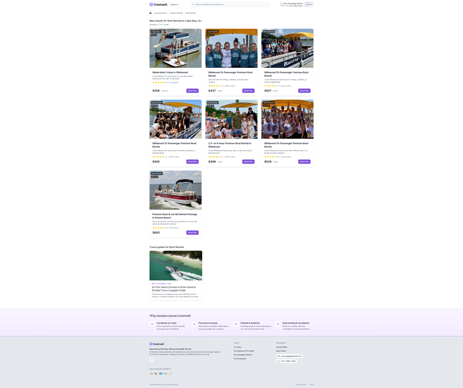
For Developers (240, 359)
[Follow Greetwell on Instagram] (152, 359)
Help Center (281, 351)
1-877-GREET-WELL (295, 6)
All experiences (160, 13)
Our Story (238, 347)
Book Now (192, 91)
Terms (311, 384)
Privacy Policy (301, 384)
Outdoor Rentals (176, 13)
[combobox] (232, 4)
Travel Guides (281, 347)
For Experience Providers (244, 351)
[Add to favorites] (197, 32)
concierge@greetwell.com (291, 356)
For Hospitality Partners (243, 355)
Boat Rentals (191, 13)
